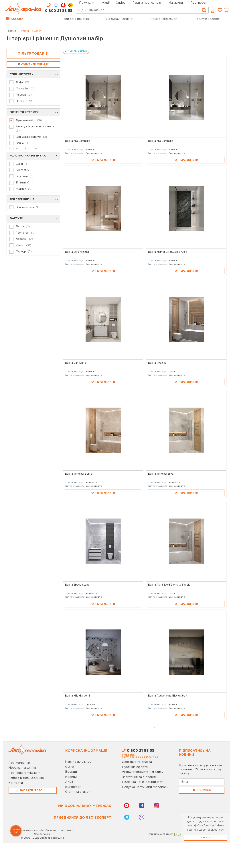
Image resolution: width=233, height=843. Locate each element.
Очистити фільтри (33, 64)
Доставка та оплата (137, 762)
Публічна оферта (135, 767)
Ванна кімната (94, 153)
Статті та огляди (77, 792)
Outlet (69, 767)
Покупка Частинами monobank (145, 787)
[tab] (48, 5)
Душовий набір (77, 51)
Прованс (91, 704)
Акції (106, 2)
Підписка (204, 790)
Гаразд (205, 838)
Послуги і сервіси (207, 19)
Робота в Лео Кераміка (26, 778)
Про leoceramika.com (24, 773)
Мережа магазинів (22, 767)
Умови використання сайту (142, 772)
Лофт (172, 372)
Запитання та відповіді (139, 777)
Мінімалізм (91, 483)
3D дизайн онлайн (119, 19)
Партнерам (198, 2)
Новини (71, 777)
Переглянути (105, 160)
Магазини (176, 2)
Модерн (90, 150)
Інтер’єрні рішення (75, 19)
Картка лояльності (79, 761)
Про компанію (19, 763)
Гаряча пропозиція (147, 2)
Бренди (71, 771)
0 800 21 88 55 (58, 10)
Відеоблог (73, 787)
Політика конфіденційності (143, 782)
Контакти (15, 783)
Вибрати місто (31, 790)
